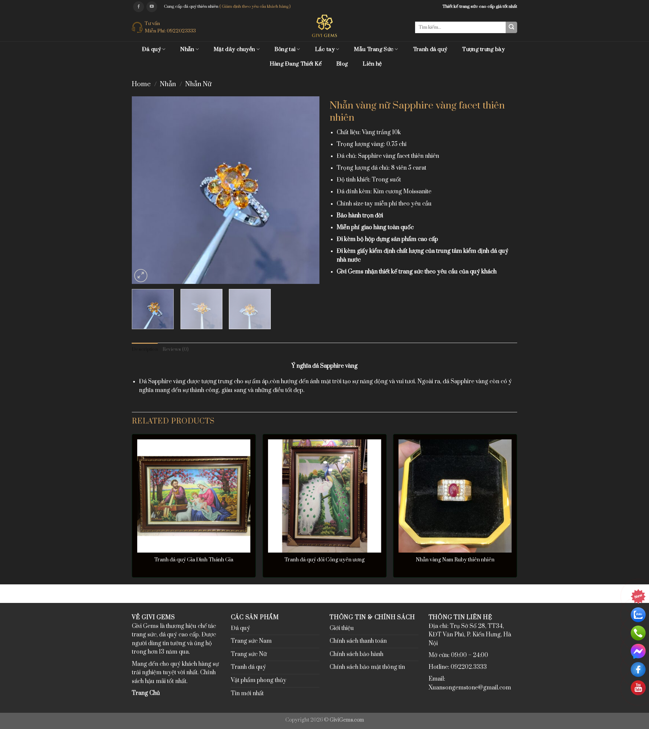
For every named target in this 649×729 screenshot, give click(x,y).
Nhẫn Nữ (198, 84)
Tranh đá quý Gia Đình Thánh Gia (193, 560)
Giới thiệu (342, 628)
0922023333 (181, 31)
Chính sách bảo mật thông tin (367, 667)
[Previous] (144, 190)
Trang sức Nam (251, 641)
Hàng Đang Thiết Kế (295, 63)
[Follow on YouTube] (151, 6)
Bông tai (284, 49)
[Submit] (511, 27)
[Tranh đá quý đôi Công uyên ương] (324, 496)
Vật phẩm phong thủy (258, 680)
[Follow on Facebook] (138, 6)
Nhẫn (187, 49)
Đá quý (151, 49)
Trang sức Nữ (249, 654)
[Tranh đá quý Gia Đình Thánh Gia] (193, 496)
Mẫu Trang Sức (373, 49)
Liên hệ (372, 63)
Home (141, 84)
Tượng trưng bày (483, 49)
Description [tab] (145, 349)
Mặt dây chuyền (234, 49)
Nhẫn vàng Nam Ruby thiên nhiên (455, 560)
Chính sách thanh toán (358, 641)
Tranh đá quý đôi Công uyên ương (324, 560)
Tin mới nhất (247, 693)
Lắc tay (325, 49)
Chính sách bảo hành (356, 654)
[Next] (307, 190)
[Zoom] (140, 275)
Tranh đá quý (430, 49)
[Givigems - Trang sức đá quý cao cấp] (325, 26)
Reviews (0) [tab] (176, 349)
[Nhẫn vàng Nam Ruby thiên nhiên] (455, 496)
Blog (342, 63)
